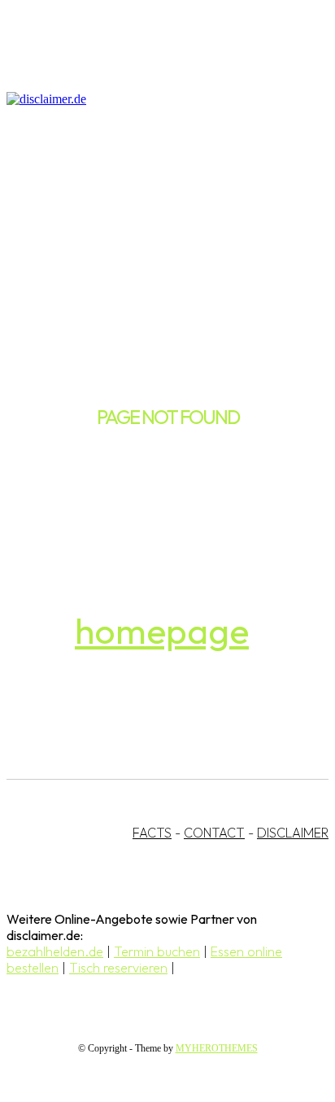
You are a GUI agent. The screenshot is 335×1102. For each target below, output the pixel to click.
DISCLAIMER (292, 832)
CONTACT (214, 832)
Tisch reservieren (118, 968)
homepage (162, 630)
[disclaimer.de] (151, 99)
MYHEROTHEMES (217, 1048)
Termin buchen (157, 951)
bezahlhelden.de (55, 951)
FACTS (152, 832)
